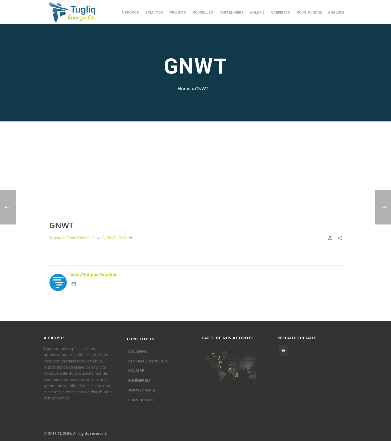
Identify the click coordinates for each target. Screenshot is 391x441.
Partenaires (231, 12)
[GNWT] (195, 175)
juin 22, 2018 (116, 237)
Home (184, 88)
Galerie (257, 12)
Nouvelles (202, 12)
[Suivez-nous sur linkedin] (283, 350)
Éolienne (137, 351)
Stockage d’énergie (148, 361)
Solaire (136, 370)
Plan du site (141, 399)
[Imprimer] (330, 237)
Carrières (280, 12)
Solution (154, 12)
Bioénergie (139, 380)
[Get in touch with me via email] (74, 284)
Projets (178, 12)
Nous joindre (309, 12)
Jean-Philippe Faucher (72, 237)
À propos (130, 12)
